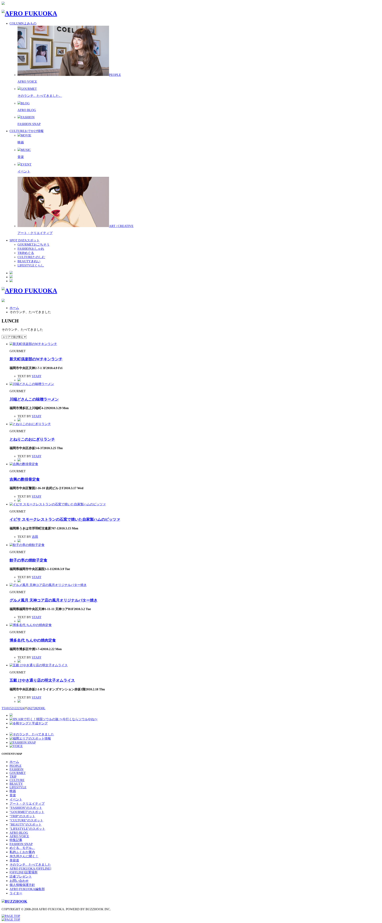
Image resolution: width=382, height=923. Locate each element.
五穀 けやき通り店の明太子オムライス (42, 680)
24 (22, 708)
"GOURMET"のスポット (27, 812)
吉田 (35, 536)
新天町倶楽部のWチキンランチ (36, 359)
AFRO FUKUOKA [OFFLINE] (30, 868)
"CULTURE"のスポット (26, 820)
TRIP (13, 776)
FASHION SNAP (29, 124)
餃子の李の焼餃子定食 (28, 560)
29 (38, 708)
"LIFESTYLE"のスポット (27, 828)
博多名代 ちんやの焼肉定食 (33, 640)
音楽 (21, 157)
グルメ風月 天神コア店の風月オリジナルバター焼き (53, 600)
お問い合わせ (19, 880)
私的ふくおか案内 (22, 852)
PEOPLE (15, 765)
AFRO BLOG (27, 110)
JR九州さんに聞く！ (24, 856)
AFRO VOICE (27, 81)
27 (32, 708)
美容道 (14, 860)
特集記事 (16, 840)
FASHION (16, 769)
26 (29, 708)
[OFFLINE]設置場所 (24, 872)
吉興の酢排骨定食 (25, 479)
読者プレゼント (21, 876)
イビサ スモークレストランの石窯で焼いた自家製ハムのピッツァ (65, 519)
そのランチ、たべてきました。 (40, 95)
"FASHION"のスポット (26, 807)
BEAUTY (16, 783)
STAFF (36, 376)
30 (41, 708)
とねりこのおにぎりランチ (32, 439)
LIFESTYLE (18, 787)
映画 (21, 142)
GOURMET (18, 773)
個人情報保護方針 (22, 885)
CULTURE (17, 780)
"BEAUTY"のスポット (26, 824)
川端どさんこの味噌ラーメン (34, 399)
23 (19, 708)
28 (35, 708)
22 (16, 708)
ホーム (14, 308)
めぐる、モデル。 (22, 848)
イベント (24, 171)
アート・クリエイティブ (35, 233)
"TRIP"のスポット (22, 816)
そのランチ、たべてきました (30, 864)
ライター (16, 893)
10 (6, 708)
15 (10, 708)
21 (13, 708)
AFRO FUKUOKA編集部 (27, 889)
